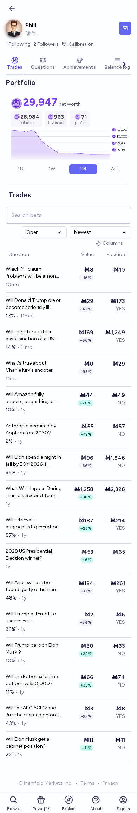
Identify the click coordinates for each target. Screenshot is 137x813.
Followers (46, 44)
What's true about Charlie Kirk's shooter (29, 366)
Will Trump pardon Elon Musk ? (32, 648)
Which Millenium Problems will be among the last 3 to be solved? (32, 273)
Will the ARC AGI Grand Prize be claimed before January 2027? (31, 712)
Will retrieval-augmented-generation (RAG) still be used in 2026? (32, 523)
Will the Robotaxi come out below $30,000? (32, 680)
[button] (77, 254)
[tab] (15, 64)
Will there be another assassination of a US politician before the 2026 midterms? (30, 335)
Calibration (81, 44)
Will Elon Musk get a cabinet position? (28, 742)
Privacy (110, 783)
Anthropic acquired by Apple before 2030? (31, 429)
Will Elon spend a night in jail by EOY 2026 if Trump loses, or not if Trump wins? (33, 461)
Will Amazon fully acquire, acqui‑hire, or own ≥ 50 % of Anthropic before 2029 (33, 398)
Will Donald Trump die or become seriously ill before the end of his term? (33, 304)
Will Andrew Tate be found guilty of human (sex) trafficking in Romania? (31, 586)
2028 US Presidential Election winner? (29, 554)
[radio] (21, 169)
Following (18, 44)
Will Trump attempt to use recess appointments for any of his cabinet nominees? (33, 618)
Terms (87, 783)
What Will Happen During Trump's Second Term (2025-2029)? (34, 492)
